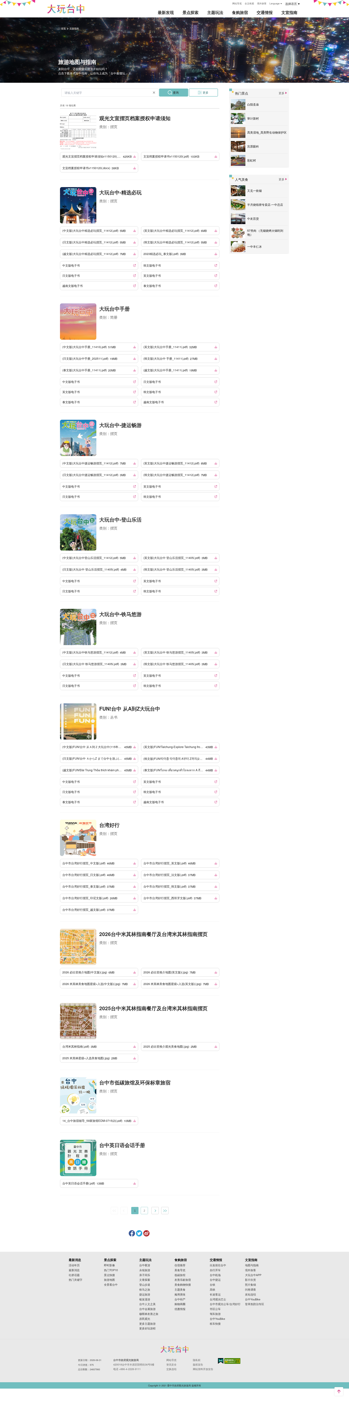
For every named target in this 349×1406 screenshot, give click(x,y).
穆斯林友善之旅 (148, 1313)
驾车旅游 (215, 1313)
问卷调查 (250, 1289)
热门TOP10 (111, 1270)
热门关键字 (75, 1279)
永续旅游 (144, 1270)
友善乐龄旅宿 (182, 1279)
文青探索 (144, 1279)
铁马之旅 (144, 1289)
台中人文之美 (147, 1304)
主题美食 (179, 1289)
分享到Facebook (132, 1233)
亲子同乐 (144, 1275)
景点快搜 (109, 1275)
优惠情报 (179, 1309)
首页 (63, 28)
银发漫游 (144, 1299)
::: (228, 3)
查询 (176, 92)
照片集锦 (250, 1284)
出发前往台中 (218, 1265)
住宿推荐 (179, 1265)
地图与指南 (252, 1265)
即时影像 (109, 1265)
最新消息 (74, 1270)
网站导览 (237, 3)
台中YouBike (217, 1318)
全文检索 (249, 3)
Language (274, 3)
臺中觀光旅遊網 (65, 9)
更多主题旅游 (147, 1323)
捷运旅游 (144, 1294)
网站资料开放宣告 (203, 1369)
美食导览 (179, 1270)
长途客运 (215, 1294)
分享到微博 (146, 1233)
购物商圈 (179, 1304)
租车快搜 (215, 1323)
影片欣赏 (250, 1279)
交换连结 (171, 1369)
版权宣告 (198, 1364)
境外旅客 (261, 3)
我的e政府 (220, 1361)
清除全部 (154, 92)
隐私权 (196, 1360)
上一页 (124, 1210)
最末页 (165, 1210)
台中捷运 (215, 1279)
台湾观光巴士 (218, 1299)
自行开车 (215, 1270)
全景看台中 (111, 1284)
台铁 (212, 1284)
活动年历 (74, 1265)
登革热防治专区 (254, 1304)
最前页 (114, 1210)
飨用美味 (179, 1294)
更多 (205, 92)
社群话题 (74, 1275)
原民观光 (144, 1318)
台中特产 (179, 1299)
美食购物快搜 (182, 1284)
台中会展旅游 (147, 1309)
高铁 (212, 1289)
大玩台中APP (253, 1275)
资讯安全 (171, 1364)
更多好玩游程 (147, 1328)
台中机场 (215, 1275)
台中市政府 (174, 1349)
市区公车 (215, 1309)
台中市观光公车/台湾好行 (225, 1304)
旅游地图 (109, 1279)
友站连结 (250, 1294)
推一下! (139, 1233)
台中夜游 (144, 1265)
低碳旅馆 (179, 1275)
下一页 (155, 1210)
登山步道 (144, 1284)
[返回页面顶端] (338, 1391)
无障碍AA (232, 1361)
